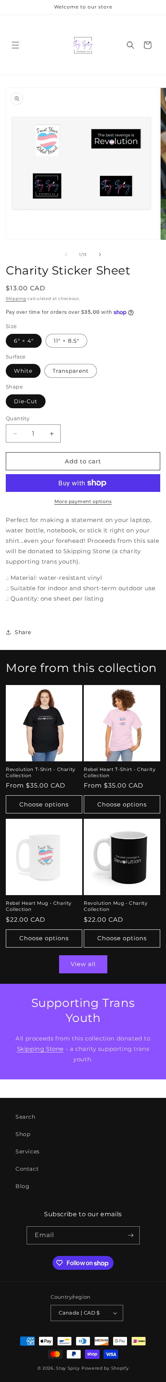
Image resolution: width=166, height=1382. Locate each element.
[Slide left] (66, 254)
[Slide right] (99, 254)
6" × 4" (24, 340)
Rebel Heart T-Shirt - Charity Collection (120, 772)
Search (25, 1116)
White (23, 370)
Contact (27, 1168)
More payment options (83, 501)
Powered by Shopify (105, 1368)
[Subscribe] (130, 1235)
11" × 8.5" (66, 340)
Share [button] (23, 632)
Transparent (71, 370)
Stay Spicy (68, 1368)
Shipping (16, 298)
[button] (15, 45)
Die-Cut (25, 401)
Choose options (44, 804)
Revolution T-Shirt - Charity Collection (41, 772)
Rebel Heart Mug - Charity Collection (39, 906)
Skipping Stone (40, 1048)
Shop (22, 1134)
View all (83, 964)
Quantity (17, 418)
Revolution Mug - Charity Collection (115, 906)
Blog (22, 1186)
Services (27, 1151)
